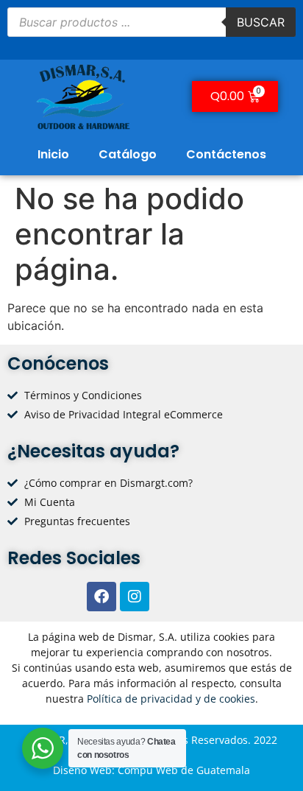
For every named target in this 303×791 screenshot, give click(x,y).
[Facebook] (101, 596)
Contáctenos (226, 154)
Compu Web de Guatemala (184, 770)
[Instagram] (134, 596)
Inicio (53, 154)
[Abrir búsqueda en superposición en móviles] (151, 22)
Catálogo (128, 154)
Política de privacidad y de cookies (171, 699)
